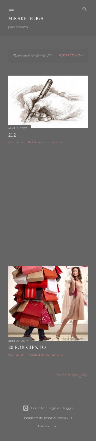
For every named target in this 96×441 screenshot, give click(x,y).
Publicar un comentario (45, 142)
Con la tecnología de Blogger (52, 408)
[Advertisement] (48, 205)
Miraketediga (26, 18)
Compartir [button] (16, 142)
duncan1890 (63, 418)
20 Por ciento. (27, 347)
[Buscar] (85, 8)
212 (12, 134)
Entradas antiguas (71, 375)
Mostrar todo (71, 55)
